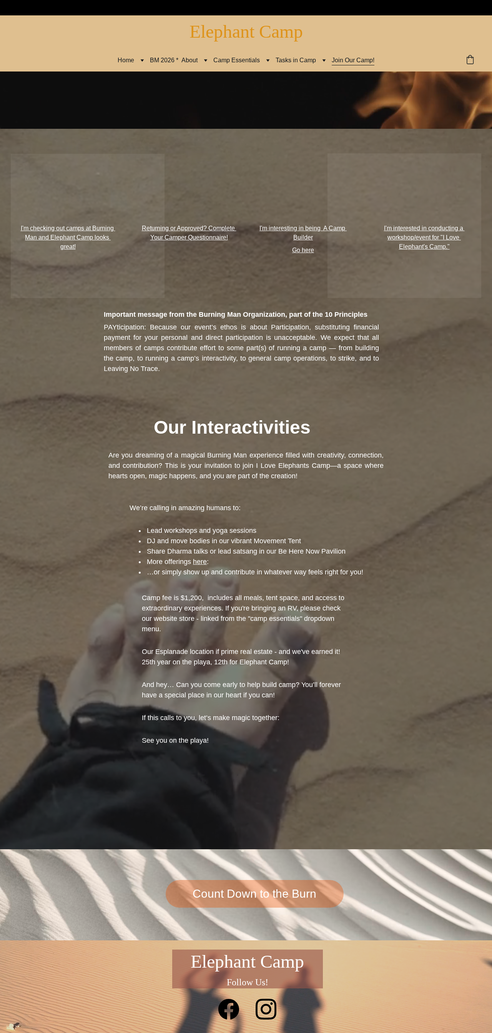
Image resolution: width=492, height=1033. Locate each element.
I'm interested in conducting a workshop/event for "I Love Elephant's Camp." (424, 237)
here (200, 562)
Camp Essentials (236, 60)
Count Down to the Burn (254, 893)
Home (126, 60)
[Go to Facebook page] (228, 1009)
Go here (303, 250)
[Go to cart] (470, 60)
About (189, 60)
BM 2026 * (164, 60)
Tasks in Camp (296, 60)
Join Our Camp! (353, 60)
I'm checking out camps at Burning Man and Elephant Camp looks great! (68, 237)
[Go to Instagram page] (266, 1009)
